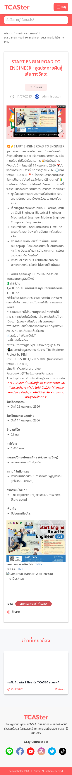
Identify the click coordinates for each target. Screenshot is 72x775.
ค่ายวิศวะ (42, 604)
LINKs (37, 564)
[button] (61, 7)
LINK (19, 569)
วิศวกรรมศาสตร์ (28, 604)
